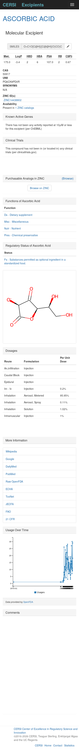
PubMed (10, 474)
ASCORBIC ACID (29, 18)
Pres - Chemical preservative (21, 235)
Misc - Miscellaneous (16, 221)
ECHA (9, 489)
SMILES (14, 46)
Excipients (33, 4)
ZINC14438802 (12, 100)
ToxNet (10, 496)
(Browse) (67, 178)
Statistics (69, 745)
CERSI (9, 4)
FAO (8, 511)
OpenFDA (28, 601)
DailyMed (11, 466)
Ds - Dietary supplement (18, 215)
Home (47, 745)
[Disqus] (39, 664)
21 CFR (10, 519)
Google (10, 459)
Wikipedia (11, 451)
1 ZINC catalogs (24, 107)
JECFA (10, 504)
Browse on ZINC (39, 188)
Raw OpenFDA (14, 481)
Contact (57, 745)
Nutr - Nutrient (12, 228)
